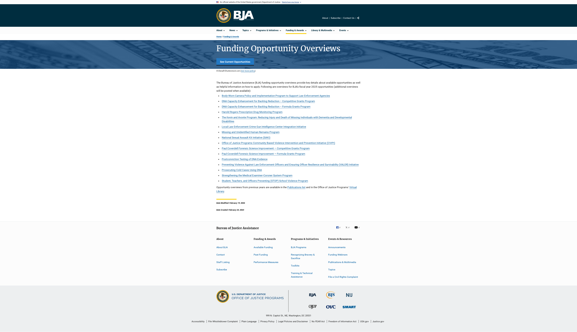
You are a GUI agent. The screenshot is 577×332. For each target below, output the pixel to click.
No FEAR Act (318, 321)
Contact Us (348, 18)
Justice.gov (378, 321)
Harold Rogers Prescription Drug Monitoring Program (252, 111)
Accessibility (198, 321)
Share (360, 20)
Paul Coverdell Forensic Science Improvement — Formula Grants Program (263, 153)
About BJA (222, 247)
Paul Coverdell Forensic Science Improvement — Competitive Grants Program (266, 148)
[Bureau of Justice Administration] (312, 297)
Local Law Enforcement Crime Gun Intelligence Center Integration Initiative (264, 126)
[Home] (244, 15)
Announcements (336, 247)
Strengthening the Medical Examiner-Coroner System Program (257, 175)
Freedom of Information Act (342, 321)
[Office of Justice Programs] (223, 15)
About (325, 18)
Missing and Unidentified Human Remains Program (250, 132)
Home (218, 36)
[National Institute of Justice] (349, 297)
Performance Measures (266, 262)
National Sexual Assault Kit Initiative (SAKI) (246, 137)
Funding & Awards (231, 36)
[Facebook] (339, 229)
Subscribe (336, 18)
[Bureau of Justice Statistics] (331, 299)
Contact (220, 254)
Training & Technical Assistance (302, 275)
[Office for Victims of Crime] (331, 309)
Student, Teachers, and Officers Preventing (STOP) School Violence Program (265, 180)
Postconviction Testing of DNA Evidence (244, 159)
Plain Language (249, 321)
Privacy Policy (267, 321)
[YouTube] (357, 229)
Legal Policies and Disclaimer (293, 321)
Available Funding (263, 247)
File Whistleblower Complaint (223, 321)
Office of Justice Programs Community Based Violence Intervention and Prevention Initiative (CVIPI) (278, 142)
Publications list (296, 187)
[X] (348, 229)
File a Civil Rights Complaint (343, 276)
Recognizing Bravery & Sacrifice (303, 256)
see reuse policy (248, 70)
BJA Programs (298, 247)
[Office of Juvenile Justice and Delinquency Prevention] (313, 309)
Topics (331, 269)
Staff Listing (223, 262)
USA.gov (364, 321)
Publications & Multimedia (342, 262)
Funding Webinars (337, 254)
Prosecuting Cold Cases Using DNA (242, 169)
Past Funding (261, 254)
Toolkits (295, 265)
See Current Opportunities (235, 61)
